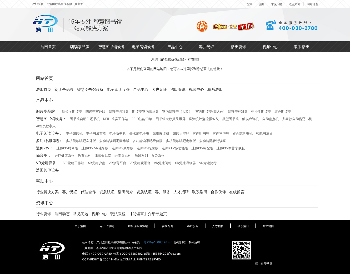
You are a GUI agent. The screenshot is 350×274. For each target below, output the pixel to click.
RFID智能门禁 (141, 119)
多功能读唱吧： (49, 140)
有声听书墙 (201, 133)
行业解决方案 (47, 191)
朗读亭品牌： (47, 111)
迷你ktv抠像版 (147, 148)
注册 (262, 4)
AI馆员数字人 (46, 126)
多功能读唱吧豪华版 (114, 141)
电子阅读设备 (143, 46)
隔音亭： (43, 155)
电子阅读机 (74, 133)
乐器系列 (141, 155)
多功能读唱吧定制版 (181, 141)
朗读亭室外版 (95, 111)
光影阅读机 (161, 133)
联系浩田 (302, 46)
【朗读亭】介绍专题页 (148, 213)
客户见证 (206, 46)
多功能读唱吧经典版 (148, 141)
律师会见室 (103, 155)
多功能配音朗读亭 (212, 141)
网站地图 (312, 4)
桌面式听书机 (243, 133)
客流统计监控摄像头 (204, 119)
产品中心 (175, 46)
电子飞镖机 (107, 226)
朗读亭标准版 (238, 111)
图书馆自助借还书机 (85, 119)
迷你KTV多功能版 (175, 148)
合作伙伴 (218, 191)
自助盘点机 (270, 119)
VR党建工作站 (73, 163)
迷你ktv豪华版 (122, 148)
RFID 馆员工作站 (115, 119)
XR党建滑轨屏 (185, 163)
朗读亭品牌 (79, 46)
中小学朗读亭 (261, 111)
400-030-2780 (298, 28)
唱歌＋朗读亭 (72, 111)
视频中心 (270, 46)
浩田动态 (62, 213)
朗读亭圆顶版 (119, 111)
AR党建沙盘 (96, 163)
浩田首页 (48, 46)
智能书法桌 (264, 133)
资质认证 (107, 191)
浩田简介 (125, 191)
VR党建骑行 (208, 163)
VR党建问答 (162, 163)
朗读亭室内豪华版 (145, 111)
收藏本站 (294, 4)
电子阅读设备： (49, 133)
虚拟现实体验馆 (138, 226)
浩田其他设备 (47, 170)
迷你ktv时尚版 (67, 148)
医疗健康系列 (65, 155)
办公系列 (158, 155)
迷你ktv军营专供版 (230, 148)
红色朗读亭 (283, 111)
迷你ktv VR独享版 (94, 148)
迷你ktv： (44, 148)
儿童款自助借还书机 (297, 119)
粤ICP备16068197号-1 (158, 242)
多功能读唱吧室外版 (81, 141)
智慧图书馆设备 (111, 46)
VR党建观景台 (140, 163)
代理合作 (88, 191)
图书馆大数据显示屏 (170, 119)
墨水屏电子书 (139, 133)
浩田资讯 (238, 46)
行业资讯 (43, 213)
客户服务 (162, 191)
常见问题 (277, 4)
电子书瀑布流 (96, 133)
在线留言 (237, 191)
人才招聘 (181, 191)
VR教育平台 (117, 163)
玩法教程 (117, 213)
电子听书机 (117, 133)
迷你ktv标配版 (202, 148)
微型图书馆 (230, 119)
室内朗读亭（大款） (177, 111)
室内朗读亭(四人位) (210, 111)
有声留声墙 (221, 133)
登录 (250, 4)
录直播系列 (123, 155)
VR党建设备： (48, 162)
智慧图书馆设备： (51, 118)
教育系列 (84, 155)
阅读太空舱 (181, 133)
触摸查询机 (250, 119)
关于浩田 (80, 226)
